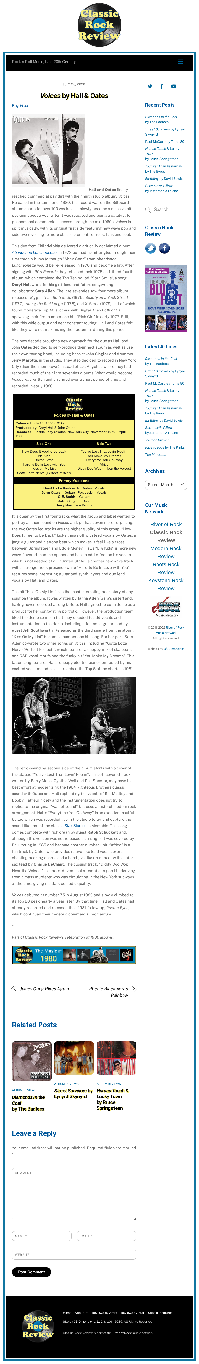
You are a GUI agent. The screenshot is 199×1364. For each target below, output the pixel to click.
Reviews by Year (132, 1313)
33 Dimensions (174, 649)
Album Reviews (24, 1090)
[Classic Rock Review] (38, 1341)
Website (22, 1255)
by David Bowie (164, 179)
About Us (81, 1313)
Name (21, 1236)
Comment (24, 1173)
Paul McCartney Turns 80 (164, 142)
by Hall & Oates (74, 95)
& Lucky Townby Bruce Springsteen (113, 1099)
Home (67, 1313)
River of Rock (166, 524)
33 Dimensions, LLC (88, 1321)
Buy (21, 106)
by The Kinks (165, 447)
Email (86, 1236)
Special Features (160, 1313)
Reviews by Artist (104, 1313)
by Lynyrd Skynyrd (73, 1093)
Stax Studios (75, 826)
